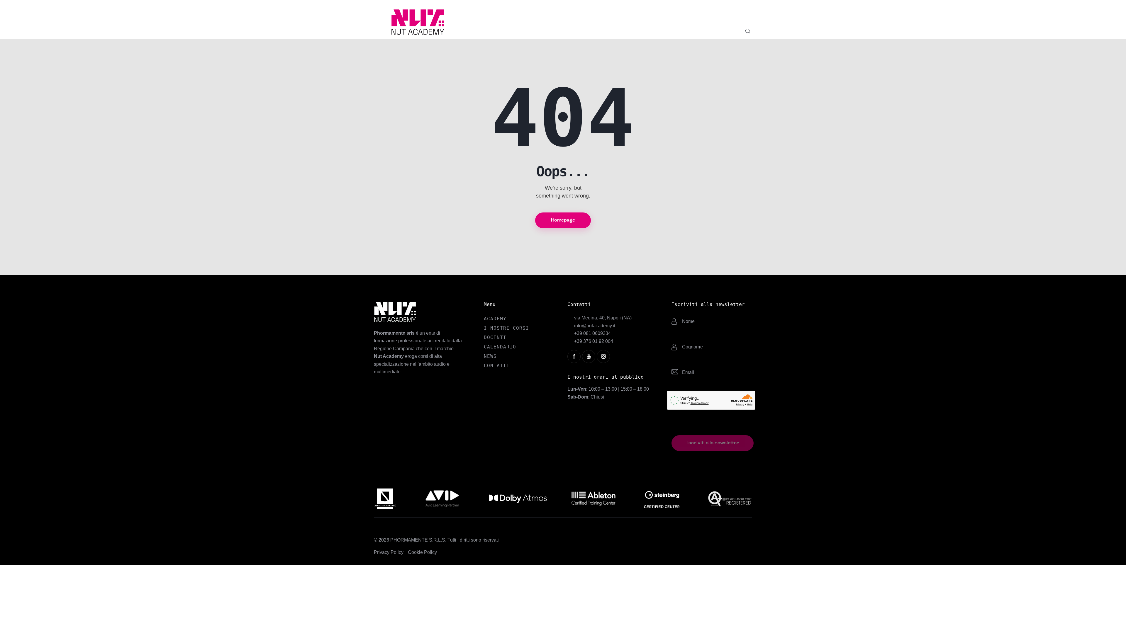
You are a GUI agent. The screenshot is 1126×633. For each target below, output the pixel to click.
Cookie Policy (422, 552)
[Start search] (748, 31)
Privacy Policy (388, 552)
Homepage (563, 220)
